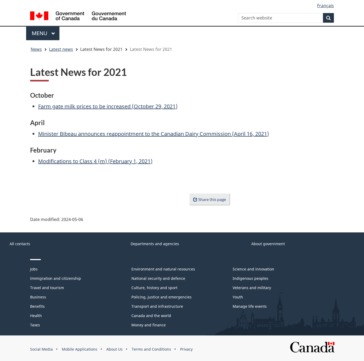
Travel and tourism (47, 287)
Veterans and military (252, 287)
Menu (40, 33)
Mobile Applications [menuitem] (79, 349)
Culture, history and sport (154, 287)
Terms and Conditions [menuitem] (151, 349)
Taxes (35, 324)
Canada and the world (151, 315)
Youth (238, 297)
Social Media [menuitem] (41, 349)
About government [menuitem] (268, 243)
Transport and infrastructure (157, 306)
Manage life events (250, 306)
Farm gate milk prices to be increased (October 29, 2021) (107, 106)
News (36, 49)
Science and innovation (253, 269)
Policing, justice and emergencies (161, 297)
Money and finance (148, 324)
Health (36, 315)
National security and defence (158, 278)
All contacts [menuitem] (20, 243)
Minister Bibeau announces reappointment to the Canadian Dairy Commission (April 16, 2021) (153, 133)
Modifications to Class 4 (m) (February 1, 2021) (95, 161)
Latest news (61, 49)
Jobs (34, 269)
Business (38, 297)
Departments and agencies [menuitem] (155, 243)
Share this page (212, 199)
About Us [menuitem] (114, 349)
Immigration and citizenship (55, 278)
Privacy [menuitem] (186, 349)
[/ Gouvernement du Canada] (78, 16)
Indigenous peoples (250, 278)
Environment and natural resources (163, 269)
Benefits (37, 306)
